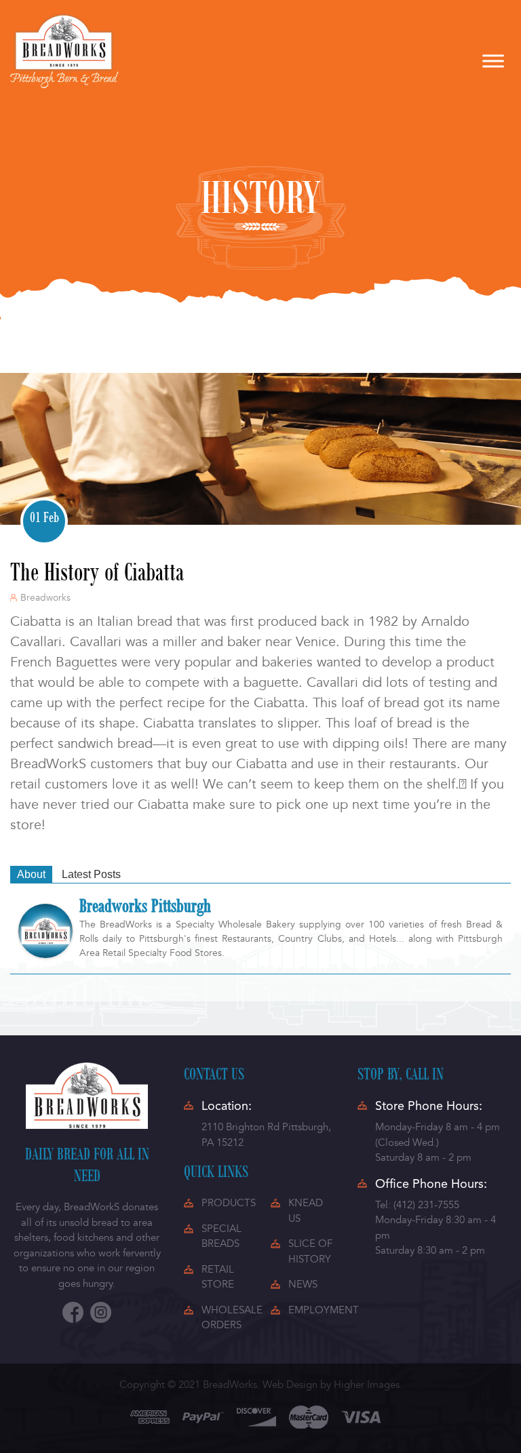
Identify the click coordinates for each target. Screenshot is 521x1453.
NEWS (302, 1284)
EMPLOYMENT (323, 1310)
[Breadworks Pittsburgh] (45, 930)
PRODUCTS (228, 1203)
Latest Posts (91, 874)
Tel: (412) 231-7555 (417, 1205)
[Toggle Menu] (493, 60)
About (31, 874)
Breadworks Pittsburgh (145, 905)
